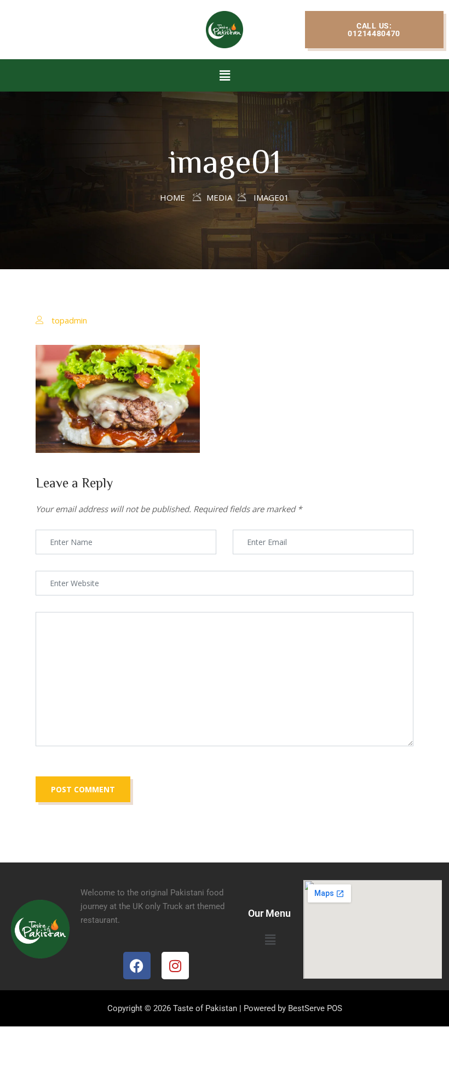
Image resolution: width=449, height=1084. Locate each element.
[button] (374, 29)
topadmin (69, 320)
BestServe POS (315, 1008)
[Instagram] (175, 965)
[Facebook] (137, 965)
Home (172, 197)
